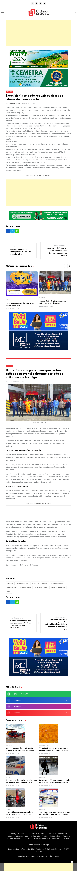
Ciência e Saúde (44, 745)
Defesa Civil (35, 583)
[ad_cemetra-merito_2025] (38, 78)
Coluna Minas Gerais (39, 836)
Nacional (42, 777)
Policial (8, 777)
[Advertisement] (38, 33)
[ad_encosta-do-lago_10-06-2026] (38, 59)
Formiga (8, 300)
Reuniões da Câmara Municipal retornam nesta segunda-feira (20, 252)
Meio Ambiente (54, 839)
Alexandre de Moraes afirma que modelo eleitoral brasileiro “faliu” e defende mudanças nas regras (56, 624)
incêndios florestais (57, 583)
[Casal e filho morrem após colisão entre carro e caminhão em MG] (15, 797)
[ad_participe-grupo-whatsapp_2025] (38, 215)
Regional (9, 745)
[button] (66, 266)
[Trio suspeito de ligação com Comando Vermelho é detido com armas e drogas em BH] (15, 765)
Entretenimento (15, 839)
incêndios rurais (12, 587)
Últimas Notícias (14, 103)
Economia (66, 836)
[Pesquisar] (75, 12)
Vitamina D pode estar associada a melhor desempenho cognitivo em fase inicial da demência (55, 750)
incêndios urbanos (25, 587)
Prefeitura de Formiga (41, 587)
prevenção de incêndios (58, 587)
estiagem (45, 583)
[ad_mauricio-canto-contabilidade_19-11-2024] (38, 340)
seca (8, 591)
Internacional (62, 834)
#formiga (10, 583)
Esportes (27, 839)
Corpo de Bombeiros (22, 583)
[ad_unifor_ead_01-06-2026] (38, 321)
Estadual (9, 809)
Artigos (10, 836)
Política (66, 839)
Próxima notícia (59, 246)
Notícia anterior (17, 247)
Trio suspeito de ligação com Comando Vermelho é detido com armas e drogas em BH (21, 782)
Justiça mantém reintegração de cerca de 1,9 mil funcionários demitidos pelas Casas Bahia (55, 814)
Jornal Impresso (40, 839)
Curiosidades (55, 836)
